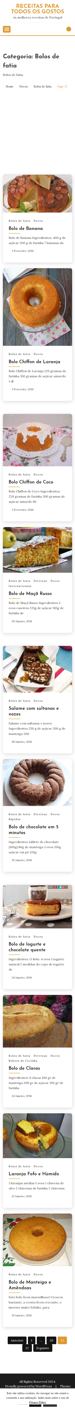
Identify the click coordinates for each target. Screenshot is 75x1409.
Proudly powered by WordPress (29, 1386)
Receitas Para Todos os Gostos (37, 9)
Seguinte (42, 1348)
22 (27, 1348)
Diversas (40, 581)
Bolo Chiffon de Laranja (34, 362)
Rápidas (15, 819)
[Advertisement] (37, 132)
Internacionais (20, 586)
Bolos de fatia (19, 220)
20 (51, 1340)
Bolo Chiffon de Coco (31, 482)
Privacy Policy (37, 1402)
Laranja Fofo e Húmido (34, 1174)
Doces (38, 220)
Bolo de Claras (24, 1068)
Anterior (17, 1340)
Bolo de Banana (26, 228)
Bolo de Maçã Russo (30, 594)
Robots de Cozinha (23, 1060)
